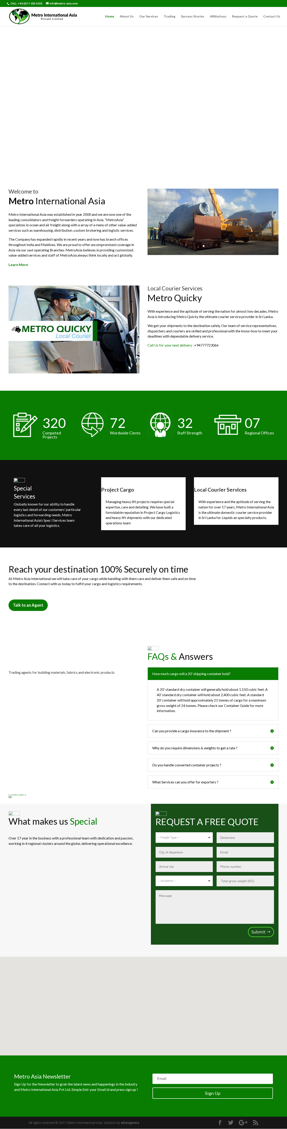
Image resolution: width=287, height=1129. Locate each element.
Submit (258, 932)
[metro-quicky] (74, 372)
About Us (127, 16)
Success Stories (192, 16)
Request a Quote (245, 16)
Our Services (148, 16)
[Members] (17, 794)
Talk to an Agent (28, 605)
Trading (169, 16)
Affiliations (218, 16)
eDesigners (130, 1122)
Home (109, 16)
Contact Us (271, 16)
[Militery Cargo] (213, 254)
